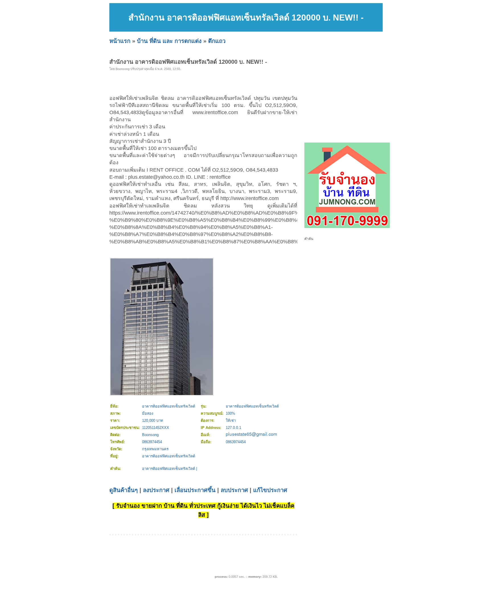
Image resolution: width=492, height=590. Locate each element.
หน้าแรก (119, 41)
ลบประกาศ (234, 490)
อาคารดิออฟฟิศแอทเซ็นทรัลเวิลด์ (168, 468)
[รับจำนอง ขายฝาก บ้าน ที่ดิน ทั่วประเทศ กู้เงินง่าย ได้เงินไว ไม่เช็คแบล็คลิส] (347, 227)
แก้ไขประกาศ (270, 490)
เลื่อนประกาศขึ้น (195, 490)
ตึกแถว (217, 41)
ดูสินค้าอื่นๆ (123, 490)
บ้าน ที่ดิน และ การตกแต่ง (169, 41)
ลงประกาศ (156, 490)
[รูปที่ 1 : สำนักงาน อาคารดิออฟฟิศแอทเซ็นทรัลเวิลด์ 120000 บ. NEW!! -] (161, 394)
